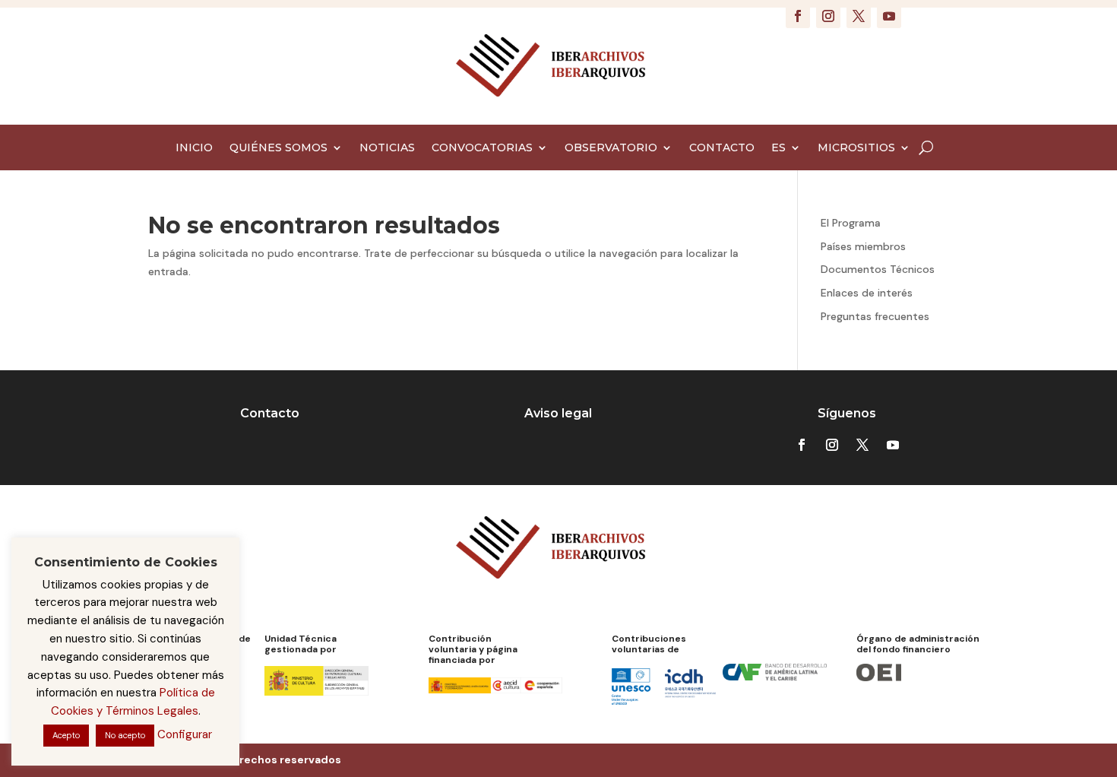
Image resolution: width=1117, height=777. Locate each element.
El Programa (851, 223)
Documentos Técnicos (878, 269)
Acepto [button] (66, 735)
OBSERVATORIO (611, 148)
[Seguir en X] (858, 16)
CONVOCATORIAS (482, 148)
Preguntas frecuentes (875, 316)
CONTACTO (722, 148)
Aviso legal (558, 413)
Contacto (269, 413)
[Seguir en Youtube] (889, 16)
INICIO (194, 148)
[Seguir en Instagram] (828, 16)
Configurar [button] (184, 734)
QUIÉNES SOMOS (278, 148)
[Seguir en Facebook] (798, 16)
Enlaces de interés (867, 293)
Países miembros (863, 246)
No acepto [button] (125, 735)
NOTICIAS (387, 148)
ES (778, 148)
